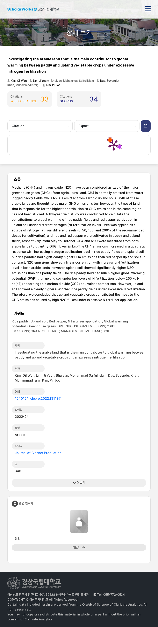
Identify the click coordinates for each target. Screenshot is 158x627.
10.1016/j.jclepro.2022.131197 (38, 398)
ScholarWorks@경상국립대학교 (33, 10)
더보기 (80, 483)
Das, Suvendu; (110, 80)
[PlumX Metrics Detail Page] (113, 145)
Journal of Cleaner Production (38, 453)
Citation (18, 126)
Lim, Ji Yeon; (41, 80)
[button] (146, 126)
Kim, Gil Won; (19, 80)
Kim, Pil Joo (53, 85)
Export (84, 126)
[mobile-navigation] (148, 8)
